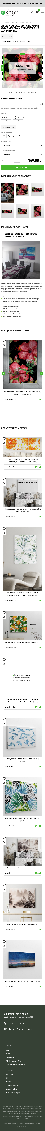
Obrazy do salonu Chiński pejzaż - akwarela (20, 868)
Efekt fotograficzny (8, 150)
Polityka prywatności (12, 1085)
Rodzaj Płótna (6, 141)
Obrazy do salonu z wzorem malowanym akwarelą (20, 642)
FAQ (7, 1078)
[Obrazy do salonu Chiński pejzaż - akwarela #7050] (22, 903)
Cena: (3, 160)
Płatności (9, 1082)
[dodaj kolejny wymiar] (21, 108)
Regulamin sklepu (11, 1089)
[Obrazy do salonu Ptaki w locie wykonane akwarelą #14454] (22, 737)
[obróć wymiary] (41, 103)
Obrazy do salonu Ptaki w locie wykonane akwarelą (22, 759)
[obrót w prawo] (3, 136)
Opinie (8, 1054)
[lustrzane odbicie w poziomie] (14, 136)
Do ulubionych (7, 37)
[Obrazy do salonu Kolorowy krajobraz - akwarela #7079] (22, 959)
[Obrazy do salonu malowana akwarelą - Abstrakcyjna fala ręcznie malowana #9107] (22, 492)
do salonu (28, 22)
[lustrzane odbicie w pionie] (19, 136)
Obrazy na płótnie (9, 22)
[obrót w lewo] (8, 136)
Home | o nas (10, 1074)
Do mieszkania (20, 22)
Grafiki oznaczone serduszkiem (16, 1065)
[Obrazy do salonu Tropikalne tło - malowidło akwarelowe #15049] (22, 796)
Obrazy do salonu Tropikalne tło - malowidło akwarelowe (22, 818)
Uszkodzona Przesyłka (13, 1093)
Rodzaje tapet (10, 1057)
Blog (7, 1050)
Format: (3, 114)
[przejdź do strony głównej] (9, 13)
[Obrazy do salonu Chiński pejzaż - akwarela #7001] (22, 851)
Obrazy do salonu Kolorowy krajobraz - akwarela (20, 981)
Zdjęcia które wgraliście (13, 1061)
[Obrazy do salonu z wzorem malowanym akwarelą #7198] (22, 625)
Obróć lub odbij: (6, 132)
